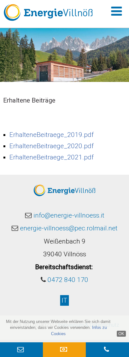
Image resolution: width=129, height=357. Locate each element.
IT (64, 300)
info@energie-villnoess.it (69, 215)
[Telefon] (107, 349)
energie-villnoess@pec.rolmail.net (68, 228)
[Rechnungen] (64, 349)
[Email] (21, 349)
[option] (64, 55)
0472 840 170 (68, 280)
